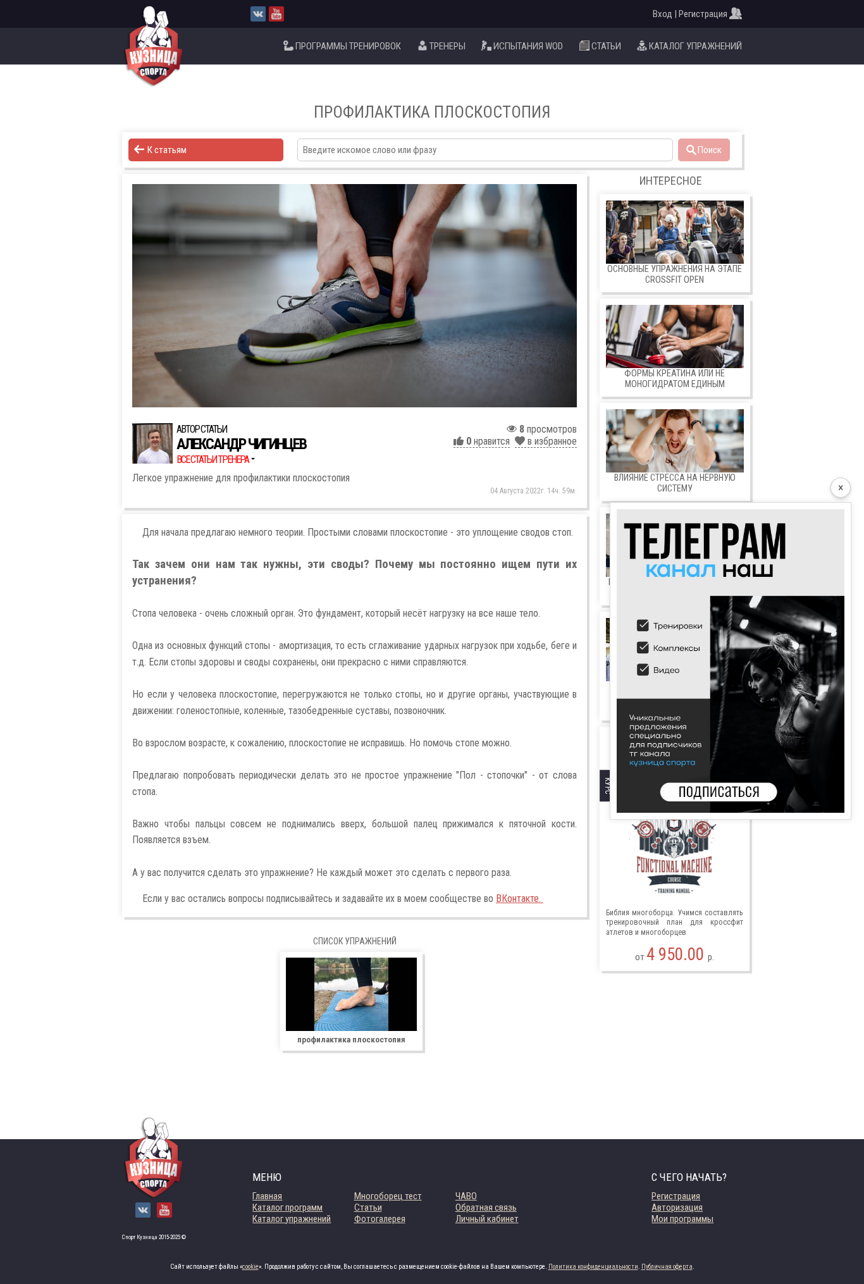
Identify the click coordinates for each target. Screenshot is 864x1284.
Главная (267, 1196)
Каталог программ (287, 1207)
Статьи (368, 1207)
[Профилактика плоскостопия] (354, 295)
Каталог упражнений (291, 1219)
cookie (250, 1266)
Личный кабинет (487, 1219)
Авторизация (677, 1207)
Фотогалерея (379, 1219)
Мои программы (682, 1219)
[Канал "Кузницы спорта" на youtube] (276, 14)
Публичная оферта (667, 1266)
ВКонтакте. (519, 898)
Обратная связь (486, 1207)
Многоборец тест (388, 1196)
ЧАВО (466, 1196)
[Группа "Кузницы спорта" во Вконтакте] (258, 14)
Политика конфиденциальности (593, 1266)
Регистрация (675, 1196)
